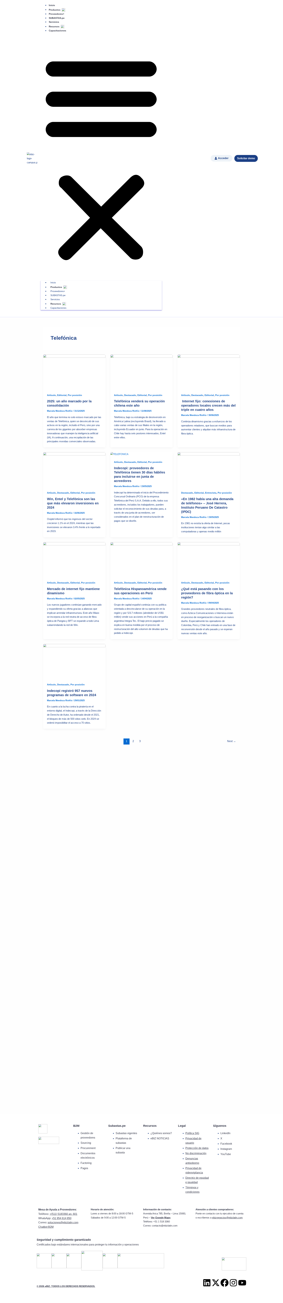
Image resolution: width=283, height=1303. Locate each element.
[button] (101, 157)
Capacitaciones (57, 30)
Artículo (51, 395)
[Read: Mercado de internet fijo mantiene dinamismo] (74, 559)
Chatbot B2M (46, 1227)
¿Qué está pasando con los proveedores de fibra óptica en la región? (207, 593)
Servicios (54, 22)
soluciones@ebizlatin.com (63, 1222)
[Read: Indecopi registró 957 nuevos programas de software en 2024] (74, 661)
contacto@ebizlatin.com (165, 1225)
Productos (55, 9)
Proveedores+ (56, 14)
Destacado (130, 395)
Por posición (75, 395)
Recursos (54, 26)
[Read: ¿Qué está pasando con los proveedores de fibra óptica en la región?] (209, 559)
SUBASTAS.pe (57, 18)
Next (231, 741)
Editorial (61, 395)
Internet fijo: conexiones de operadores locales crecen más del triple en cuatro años (208, 405)
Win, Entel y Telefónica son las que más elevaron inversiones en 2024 (73, 503)
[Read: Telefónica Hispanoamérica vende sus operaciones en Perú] (141, 559)
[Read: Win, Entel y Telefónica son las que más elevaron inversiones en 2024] (74, 469)
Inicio (52, 5)
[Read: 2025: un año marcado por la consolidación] (74, 371)
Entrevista (210, 492)
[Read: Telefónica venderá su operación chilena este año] (141, 371)
